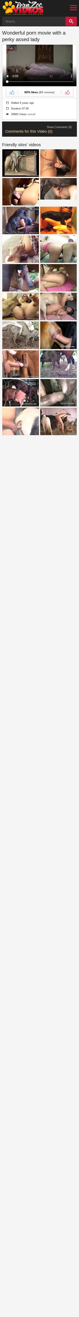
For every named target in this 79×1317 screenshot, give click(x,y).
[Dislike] (67, 92)
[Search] (71, 21)
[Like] (12, 92)
